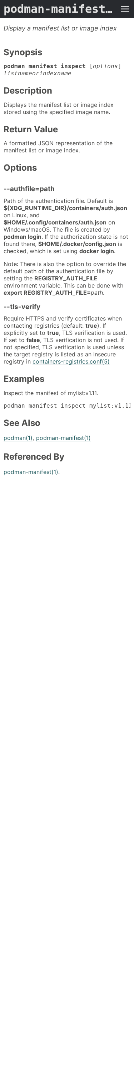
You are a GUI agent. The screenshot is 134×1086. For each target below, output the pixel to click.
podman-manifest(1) (63, 437)
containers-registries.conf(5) (71, 361)
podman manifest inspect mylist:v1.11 (67, 405)
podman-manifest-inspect (60, 9)
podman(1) (18, 437)
